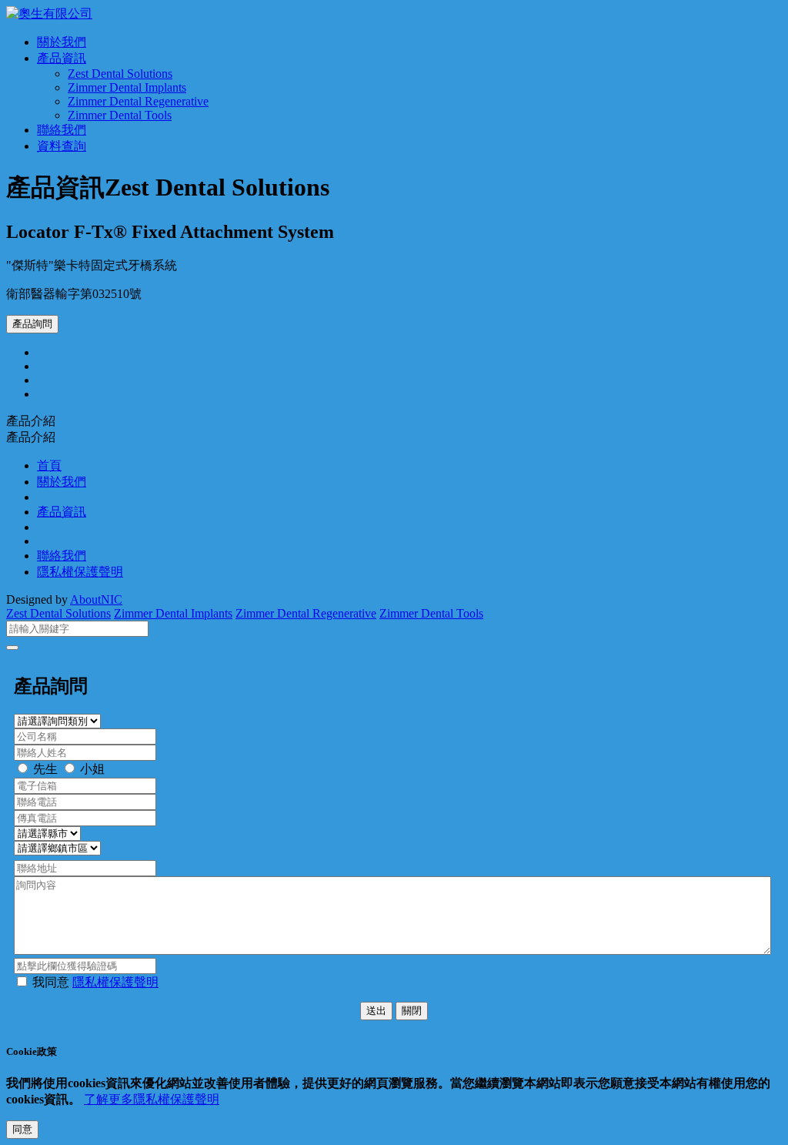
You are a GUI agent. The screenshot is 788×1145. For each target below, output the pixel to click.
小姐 (92, 768)
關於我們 (61, 42)
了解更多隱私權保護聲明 (151, 1099)
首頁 (49, 465)
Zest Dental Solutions (120, 73)
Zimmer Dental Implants (127, 87)
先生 (45, 768)
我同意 (95, 982)
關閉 (412, 1010)
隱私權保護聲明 (80, 571)
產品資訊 (61, 58)
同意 (22, 1129)
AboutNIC (96, 599)
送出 (376, 1010)
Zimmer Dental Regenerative (138, 101)
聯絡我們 (61, 129)
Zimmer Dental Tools (120, 115)
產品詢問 (32, 324)
